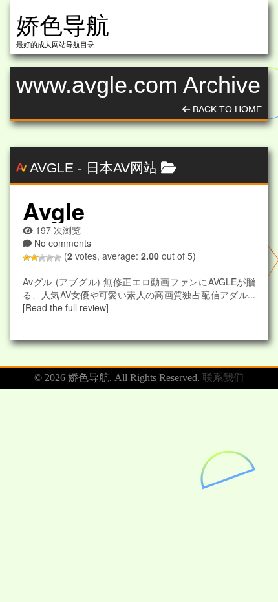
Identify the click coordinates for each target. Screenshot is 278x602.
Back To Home (226, 109)
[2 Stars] (34, 258)
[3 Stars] (42, 258)
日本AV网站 (121, 167)
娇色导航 (62, 25)
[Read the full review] (66, 307)
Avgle (52, 167)
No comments (62, 242)
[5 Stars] (57, 258)
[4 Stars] (50, 258)
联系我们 (223, 377)
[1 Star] (26, 258)
